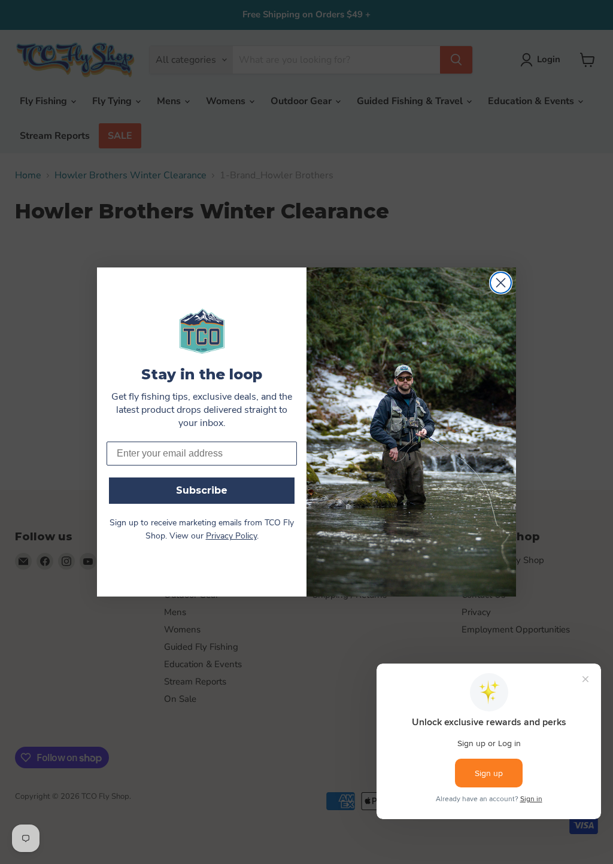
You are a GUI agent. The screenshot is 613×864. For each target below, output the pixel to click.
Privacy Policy (231, 536)
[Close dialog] (500, 282)
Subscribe (201, 490)
